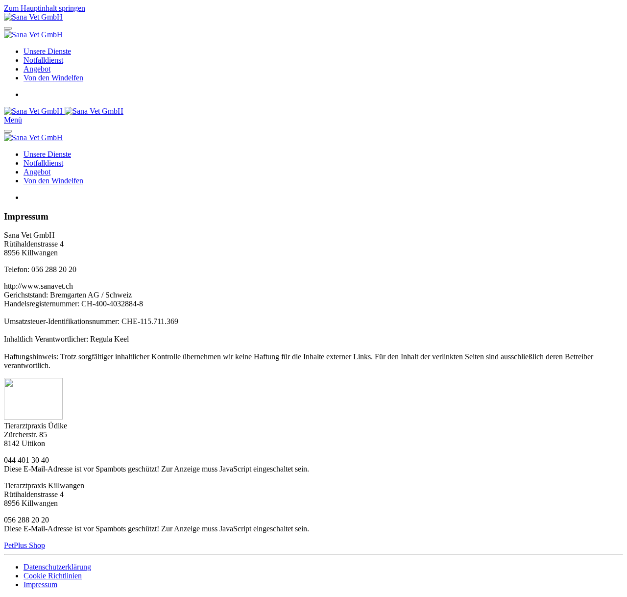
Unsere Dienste (47, 51)
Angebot (37, 69)
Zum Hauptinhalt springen (44, 8)
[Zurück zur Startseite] (33, 17)
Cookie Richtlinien (53, 576)
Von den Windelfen (53, 78)
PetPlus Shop (24, 545)
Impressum (40, 584)
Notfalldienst (43, 60)
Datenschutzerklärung (57, 567)
